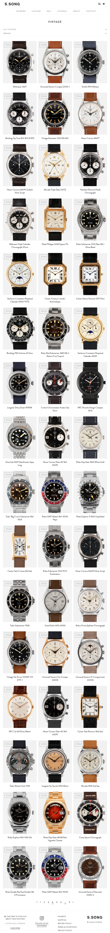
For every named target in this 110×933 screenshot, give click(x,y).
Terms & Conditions (67, 927)
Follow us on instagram (41, 924)
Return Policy (65, 923)
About (76, 11)
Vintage (36, 11)
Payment (62, 916)
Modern (21, 11)
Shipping (62, 920)
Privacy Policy (65, 930)
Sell (49, 11)
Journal (62, 11)
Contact (91, 11)
